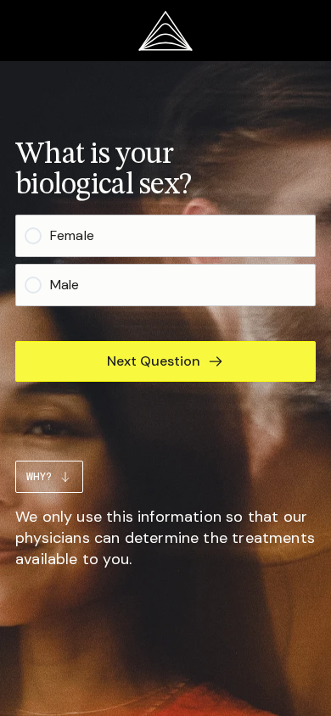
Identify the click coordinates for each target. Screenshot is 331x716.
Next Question (153, 361)
